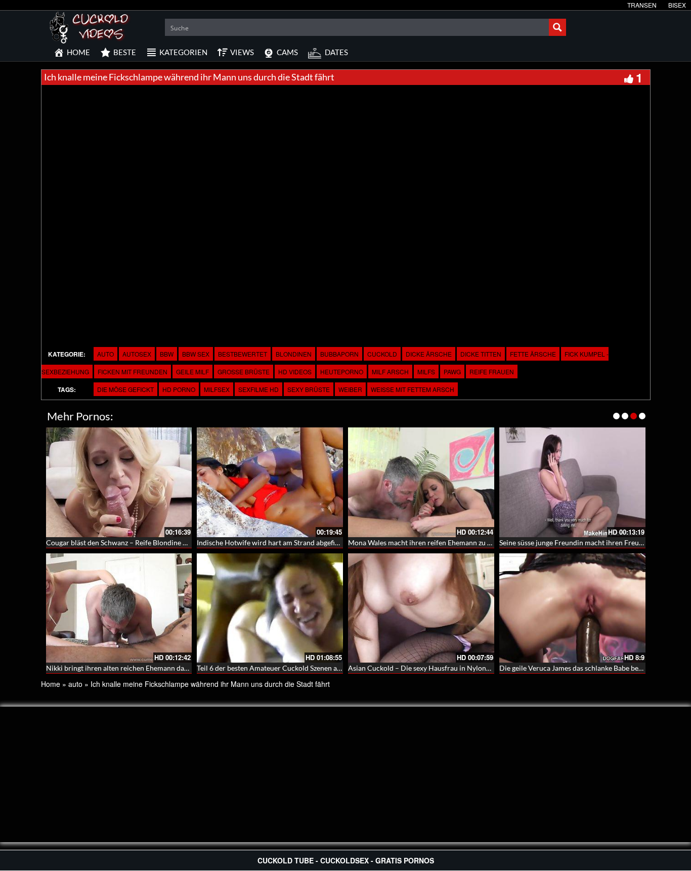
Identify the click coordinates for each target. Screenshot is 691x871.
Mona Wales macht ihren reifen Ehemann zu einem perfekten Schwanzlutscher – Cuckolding (492, 542)
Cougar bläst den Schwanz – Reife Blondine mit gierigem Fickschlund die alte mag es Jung (185, 542)
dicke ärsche (429, 354)
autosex (136, 354)
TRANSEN (642, 5)
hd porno (178, 389)
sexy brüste (308, 389)
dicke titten (480, 354)
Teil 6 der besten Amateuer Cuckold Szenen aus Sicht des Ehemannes (304, 668)
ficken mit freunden (132, 371)
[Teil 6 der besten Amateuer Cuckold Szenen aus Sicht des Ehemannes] (270, 608)
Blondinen (294, 354)
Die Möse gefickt (125, 389)
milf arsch (390, 371)
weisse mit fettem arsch (412, 389)
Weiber (350, 389)
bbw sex (195, 354)
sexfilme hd (258, 389)
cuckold (382, 354)
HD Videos (295, 371)
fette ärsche (533, 354)
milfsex (217, 389)
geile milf (192, 371)
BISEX (677, 5)
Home (50, 684)
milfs (426, 371)
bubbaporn (339, 354)
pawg (452, 371)
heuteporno (341, 371)
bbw (167, 354)
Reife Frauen (491, 371)
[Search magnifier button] (557, 27)
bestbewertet (242, 354)
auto (105, 354)
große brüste (244, 371)
